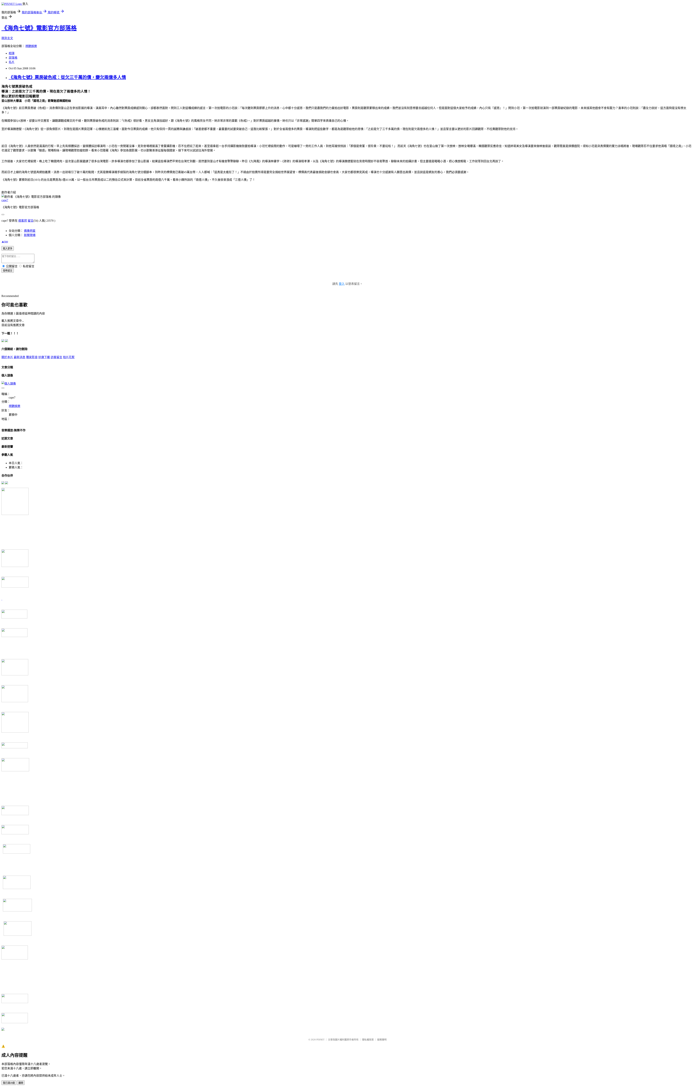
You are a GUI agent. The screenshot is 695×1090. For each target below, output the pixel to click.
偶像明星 (29, 230)
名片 (11, 62)
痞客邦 (22, 220)
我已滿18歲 (9, 1082)
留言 (30, 220)
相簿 (11, 53)
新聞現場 (29, 235)
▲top (4, 241)
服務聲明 (382, 1039)
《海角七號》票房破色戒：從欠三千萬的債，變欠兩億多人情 (67, 77)
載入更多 (7, 248)
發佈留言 (7, 270)
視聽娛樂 (31, 46)
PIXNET (320, 1039)
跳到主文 (7, 38)
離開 (20, 1082)
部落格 (13, 57)
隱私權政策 (368, 1039)
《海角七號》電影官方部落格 (39, 28)
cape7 (4, 200)
